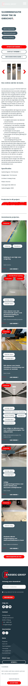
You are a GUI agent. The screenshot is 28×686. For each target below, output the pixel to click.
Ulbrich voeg (9, 526)
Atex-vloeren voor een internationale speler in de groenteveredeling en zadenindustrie (13, 313)
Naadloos (17, 246)
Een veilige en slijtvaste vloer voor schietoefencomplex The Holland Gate (14, 430)
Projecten (4, 641)
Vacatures (5, 648)
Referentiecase (8, 335)
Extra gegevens (6, 651)
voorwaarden (20, 592)
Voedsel (20, 278)
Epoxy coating (9, 38)
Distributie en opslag (16, 276)
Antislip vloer (9, 300)
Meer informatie (14, 679)
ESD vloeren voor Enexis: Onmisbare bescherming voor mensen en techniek (14, 367)
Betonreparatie (9, 29)
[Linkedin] (3, 606)
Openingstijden (6, 646)
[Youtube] (10, 606)
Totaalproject (9, 358)
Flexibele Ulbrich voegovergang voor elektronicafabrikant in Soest (14, 538)
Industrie (6, 223)
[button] (24, 3)
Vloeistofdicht (9, 423)
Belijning (7, 246)
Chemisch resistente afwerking (15, 412)
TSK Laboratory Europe (7, 89)
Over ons (4, 644)
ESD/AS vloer (9, 304)
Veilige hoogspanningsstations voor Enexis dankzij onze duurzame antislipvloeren (13, 484)
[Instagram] (6, 606)
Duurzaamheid (6, 653)
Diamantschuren (10, 33)
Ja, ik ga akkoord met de (13, 592)
